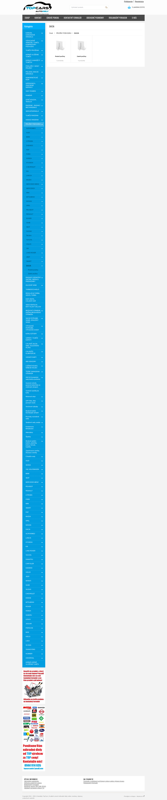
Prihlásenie (128, 1)
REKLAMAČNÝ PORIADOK (118, 17)
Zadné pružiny (81, 56)
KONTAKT (38, 17)
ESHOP (27, 17)
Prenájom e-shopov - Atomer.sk (133, 796)
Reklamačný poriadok (31, 785)
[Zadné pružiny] (81, 46)
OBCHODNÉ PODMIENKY (95, 17)
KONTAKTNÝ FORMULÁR (73, 17)
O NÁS (134, 17)
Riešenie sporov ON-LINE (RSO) (35, 786)
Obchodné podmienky (31, 781)
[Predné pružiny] (59, 46)
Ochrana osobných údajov (33, 783)
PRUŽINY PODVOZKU (63, 33)
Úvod (51, 33)
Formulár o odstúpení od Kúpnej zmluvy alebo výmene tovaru (104, 781)
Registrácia (139, 1)
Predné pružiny (60, 56)
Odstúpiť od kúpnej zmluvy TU (34, 788)
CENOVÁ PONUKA (52, 17)
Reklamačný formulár (91, 783)
